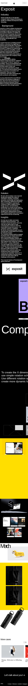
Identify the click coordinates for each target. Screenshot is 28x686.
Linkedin (20, 684)
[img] (14, 3)
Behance (14, 684)
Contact (10, 684)
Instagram (24, 684)
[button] (24, 3)
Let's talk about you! (13, 675)
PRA (2, 683)
